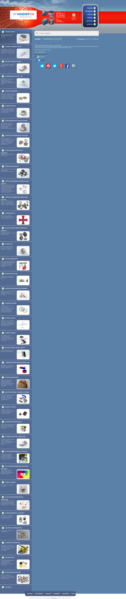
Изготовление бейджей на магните (16, 451)
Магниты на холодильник (13, 527)
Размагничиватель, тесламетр (14, 513)
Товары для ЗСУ (10, 213)
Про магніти (89, 11)
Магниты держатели (11, 258)
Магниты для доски (11, 273)
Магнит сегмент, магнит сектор (15, 347)
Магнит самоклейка (11, 91)
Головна (90, 8)
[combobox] (66, 33)
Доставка (90, 21)
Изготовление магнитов (13, 572)
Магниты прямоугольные (13, 61)
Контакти (90, 24)
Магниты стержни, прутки (13, 46)
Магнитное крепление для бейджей (16, 288)
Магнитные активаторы (12, 542)
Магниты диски (10, 31)
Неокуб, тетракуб (10, 407)
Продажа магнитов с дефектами (15, 436)
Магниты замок (10, 318)
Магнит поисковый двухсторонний (16, 135)
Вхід (57, 19)
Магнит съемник (10, 482)
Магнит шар (9, 244)
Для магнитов (9, 557)
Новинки (90, 17)
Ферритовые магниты (12, 166)
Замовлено (82, 39)
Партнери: (8, 587)
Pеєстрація (58, 20)
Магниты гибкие (10, 332)
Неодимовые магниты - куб (13, 76)
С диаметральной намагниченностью (17, 362)
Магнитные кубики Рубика (13, 421)
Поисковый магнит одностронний (16, 120)
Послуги (90, 14)
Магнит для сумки (10, 303)
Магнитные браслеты (12, 377)
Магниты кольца (10, 105)
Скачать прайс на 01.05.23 (74, 18)
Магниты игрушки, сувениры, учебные (17, 392)
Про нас (29, 593)
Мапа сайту (54, 597)
